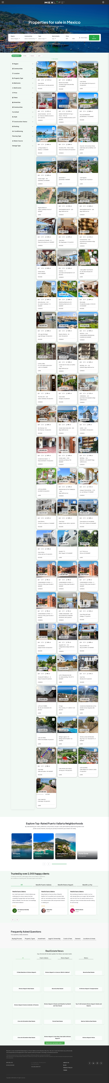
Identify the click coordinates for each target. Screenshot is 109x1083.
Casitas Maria (41, 271)
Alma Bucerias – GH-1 (43, 302)
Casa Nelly (40, 769)
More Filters (84, 37)
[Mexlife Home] (54, 2)
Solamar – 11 (62, 271)
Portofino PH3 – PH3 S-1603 (66, 147)
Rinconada (82, 302)
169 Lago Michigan (43, 334)
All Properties (16, 55)
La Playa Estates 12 (43, 147)
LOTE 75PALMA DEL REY (65, 675)
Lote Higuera (83, 177)
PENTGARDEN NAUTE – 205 (66, 209)
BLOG (64, 1065)
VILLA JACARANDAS (85, 114)
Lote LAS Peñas (42, 737)
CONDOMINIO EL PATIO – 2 (45, 582)
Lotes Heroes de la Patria (65, 768)
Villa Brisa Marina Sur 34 (65, 302)
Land (40, 55)
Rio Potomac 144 (42, 428)
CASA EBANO (41, 645)
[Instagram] (97, 1063)
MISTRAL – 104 (84, 458)
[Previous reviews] (13, 920)
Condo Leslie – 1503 (64, 458)
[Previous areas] (44, 864)
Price (67, 36)
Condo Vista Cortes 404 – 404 (66, 428)
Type (39, 36)
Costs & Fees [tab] (67, 939)
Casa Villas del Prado (85, 614)
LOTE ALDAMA (83, 767)
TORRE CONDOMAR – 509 (65, 613)
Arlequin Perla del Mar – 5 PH (87, 490)
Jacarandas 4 (62, 177)
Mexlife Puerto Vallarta (43, 885)
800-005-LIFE (9, 1062)
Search (94, 38)
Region (13, 36)
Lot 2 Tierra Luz (84, 551)
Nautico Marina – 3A (64, 334)
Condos (25, 55)
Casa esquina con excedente (87, 521)
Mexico (86, 958)
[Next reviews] (17, 920)
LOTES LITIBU (41, 363)
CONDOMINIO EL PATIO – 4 (45, 613)
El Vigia (61, 706)
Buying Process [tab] (17, 939)
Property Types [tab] (30, 939)
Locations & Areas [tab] (89, 939)
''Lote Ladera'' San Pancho (86, 269)
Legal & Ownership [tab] (54, 939)
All (22, 885)
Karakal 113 (62, 551)
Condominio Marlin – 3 (44, 459)
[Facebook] (89, 1063)
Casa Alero (61, 240)
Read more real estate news (54, 1043)
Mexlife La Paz (87, 885)
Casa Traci (82, 677)
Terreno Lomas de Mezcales (87, 737)
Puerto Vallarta (44, 958)
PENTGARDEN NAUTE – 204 (87, 209)
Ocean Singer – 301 (43, 178)
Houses (33, 55)
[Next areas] (48, 864)
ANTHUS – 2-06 (84, 333)
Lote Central (83, 81)
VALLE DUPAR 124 (84, 645)
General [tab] (77, 939)
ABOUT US (66, 1062)
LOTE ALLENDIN (42, 489)
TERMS (65, 1070)
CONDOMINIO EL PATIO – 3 (87, 582)
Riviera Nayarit (65, 958)
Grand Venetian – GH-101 (44, 114)
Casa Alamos (41, 521)
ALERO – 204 (83, 428)
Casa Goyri (61, 521)
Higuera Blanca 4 (42, 207)
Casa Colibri (62, 396)
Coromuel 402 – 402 (85, 239)
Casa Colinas (41, 552)
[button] (3, 2)
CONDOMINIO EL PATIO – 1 (66, 582)
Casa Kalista (41, 83)
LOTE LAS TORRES (42, 706)
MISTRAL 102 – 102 (85, 365)
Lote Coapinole (42, 799)
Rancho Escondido (63, 82)
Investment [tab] (41, 939)
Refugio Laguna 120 (64, 737)
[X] (101, 1063)
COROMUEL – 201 (84, 396)
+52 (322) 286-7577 (36, 1066)
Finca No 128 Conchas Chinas (87, 146)
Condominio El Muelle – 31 (45, 240)
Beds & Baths (55, 36)
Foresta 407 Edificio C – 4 (44, 677)
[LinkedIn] (93, 1063)
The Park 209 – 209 (43, 396)
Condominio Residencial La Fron (88, 706)
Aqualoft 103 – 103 (64, 645)
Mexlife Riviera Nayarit (65, 885)
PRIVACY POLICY (67, 1067)
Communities (28, 36)
